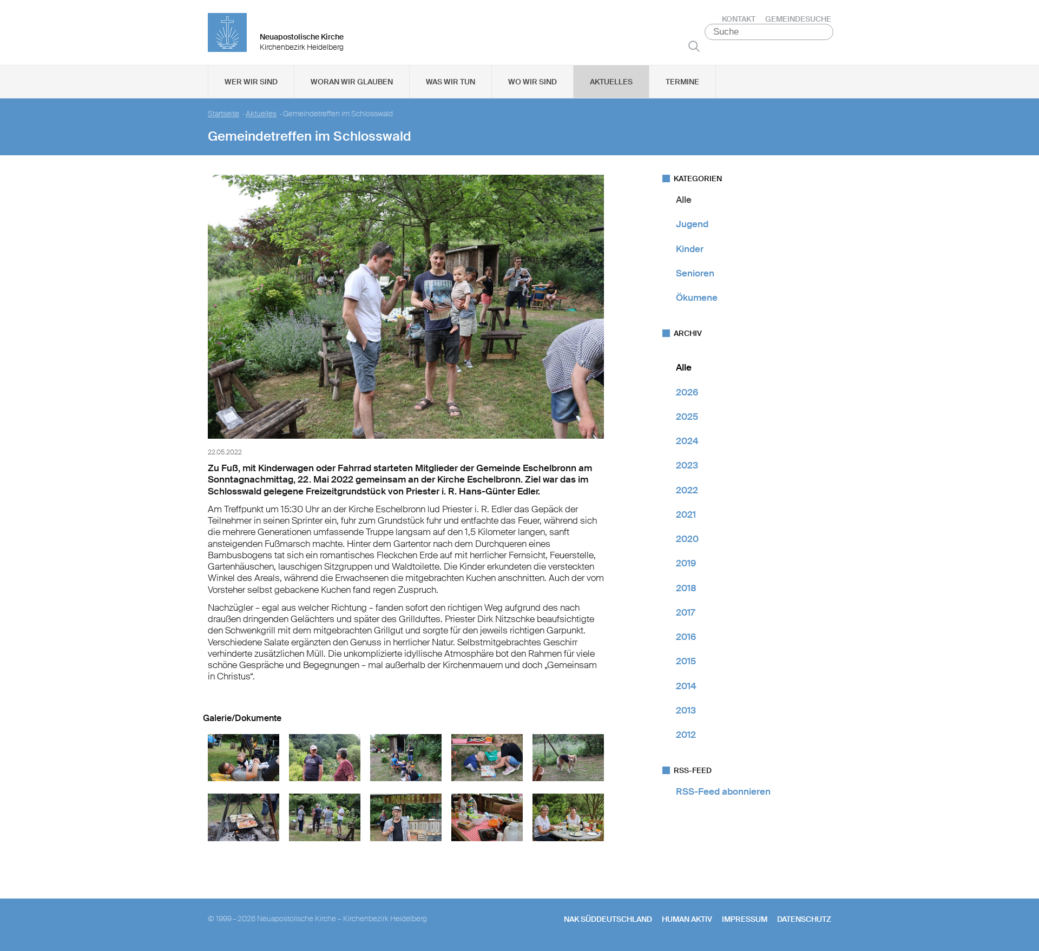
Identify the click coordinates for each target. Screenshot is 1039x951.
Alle (684, 200)
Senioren (695, 273)
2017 (685, 612)
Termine (682, 82)
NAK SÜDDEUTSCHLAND (608, 919)
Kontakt (738, 19)
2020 (687, 539)
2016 (686, 637)
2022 (687, 490)
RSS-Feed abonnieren (723, 791)
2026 (687, 392)
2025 (687, 416)
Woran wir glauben (352, 82)
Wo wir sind (532, 82)
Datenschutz (804, 919)
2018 (686, 588)
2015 (686, 661)
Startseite (223, 113)
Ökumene (697, 297)
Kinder (689, 249)
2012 (686, 735)
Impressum (744, 919)
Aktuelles (611, 82)
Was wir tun (450, 82)
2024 (687, 441)
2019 (686, 563)
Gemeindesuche (798, 19)
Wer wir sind (251, 82)
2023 (687, 465)
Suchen (694, 46)
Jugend (692, 224)
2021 (686, 514)
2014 (686, 686)
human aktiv (687, 919)
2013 (686, 710)
